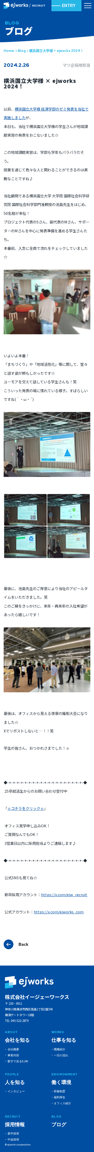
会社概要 (13, 1049)
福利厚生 (59, 1097)
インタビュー (16, 1091)
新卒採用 (13, 1133)
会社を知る (17, 1040)
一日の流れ (61, 1055)
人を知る (15, 1082)
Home (9, 50)
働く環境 (61, 1082)
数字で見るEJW (18, 1061)
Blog (22, 50)
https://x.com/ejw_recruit (64, 894)
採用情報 (15, 1124)
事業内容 (13, 1055)
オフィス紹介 (62, 1103)
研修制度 (59, 1091)
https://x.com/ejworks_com (59, 911)
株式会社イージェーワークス (37, 997)
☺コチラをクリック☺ (25, 808)
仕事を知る (63, 1040)
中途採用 (13, 1139)
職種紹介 (59, 1049)
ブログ (58, 1124)
